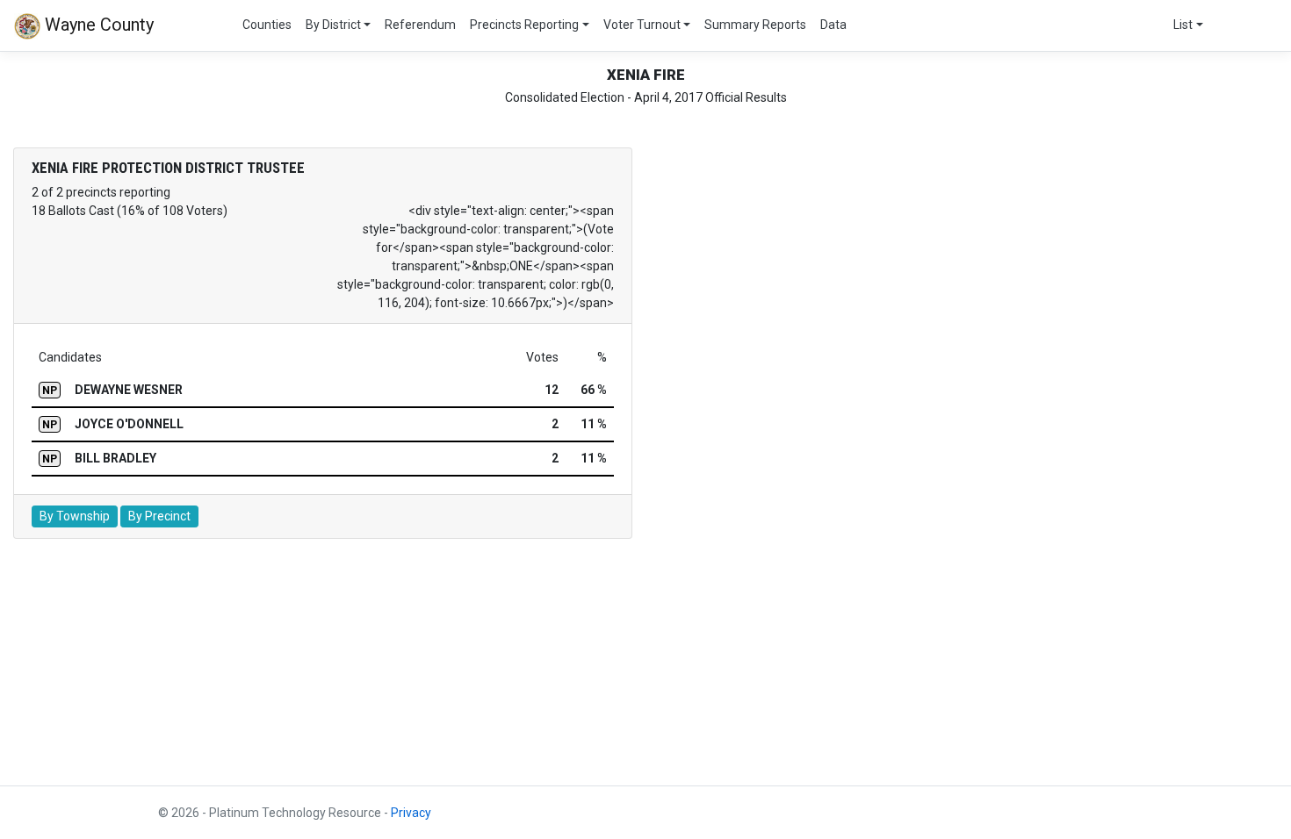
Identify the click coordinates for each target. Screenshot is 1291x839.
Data (833, 25)
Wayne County (97, 24)
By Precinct (159, 516)
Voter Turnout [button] (642, 25)
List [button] (1183, 25)
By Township (75, 516)
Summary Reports (755, 25)
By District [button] (333, 25)
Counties (267, 25)
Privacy (411, 813)
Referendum (420, 25)
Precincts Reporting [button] (524, 25)
